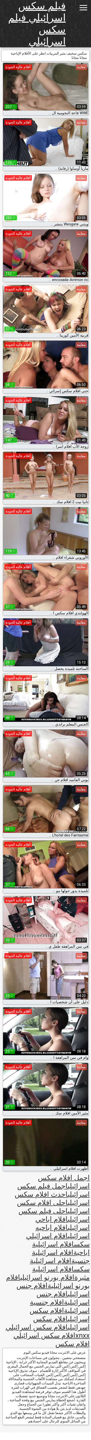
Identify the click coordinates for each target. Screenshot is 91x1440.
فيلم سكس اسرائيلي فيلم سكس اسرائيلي (37, 23)
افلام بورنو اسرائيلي (47, 1277)
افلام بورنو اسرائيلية (48, 1281)
